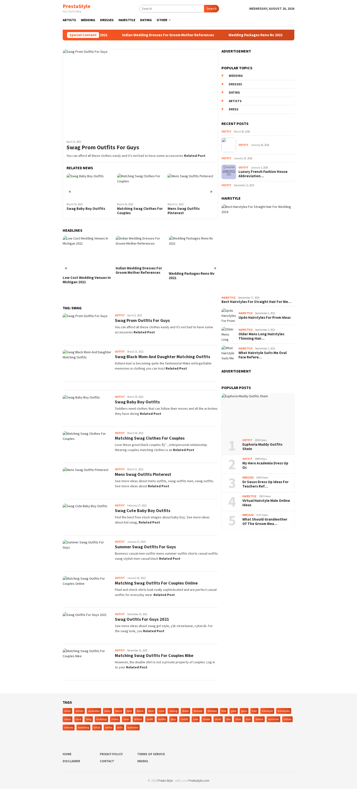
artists (235, 101)
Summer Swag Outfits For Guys (145, 547)
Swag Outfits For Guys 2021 (142, 619)
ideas (67, 719)
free (223, 711)
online (138, 719)
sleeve (259, 719)
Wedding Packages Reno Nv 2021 (241, 35)
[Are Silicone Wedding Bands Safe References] (194, 260)
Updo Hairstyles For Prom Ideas (264, 317)
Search (211, 8)
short (218, 719)
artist (67, 711)
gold (233, 711)
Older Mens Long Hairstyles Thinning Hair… (261, 336)
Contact (107, 761)
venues (68, 727)
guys (244, 711)
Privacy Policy (111, 754)
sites (238, 719)
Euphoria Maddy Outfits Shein (262, 446)
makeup (101, 719)
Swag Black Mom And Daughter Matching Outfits (162, 356)
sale (195, 719)
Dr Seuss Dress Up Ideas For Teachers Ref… (265, 484)
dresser (198, 711)
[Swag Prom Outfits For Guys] (140, 92)
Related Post (194, 155)
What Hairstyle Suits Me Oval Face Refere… (262, 355)
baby (107, 711)
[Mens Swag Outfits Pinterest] (142, 187)
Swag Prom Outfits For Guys (103, 147)
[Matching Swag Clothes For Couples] (92, 187)
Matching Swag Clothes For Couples (92, 210)
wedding (236, 76)
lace (78, 719)
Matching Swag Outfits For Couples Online (156, 583)
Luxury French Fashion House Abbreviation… (263, 173)
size (248, 719)
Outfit (120, 315)
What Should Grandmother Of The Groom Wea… (264, 521)
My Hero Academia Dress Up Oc (265, 465)
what (97, 727)
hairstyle (267, 711)
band (118, 711)
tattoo (287, 719)
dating (234, 92)
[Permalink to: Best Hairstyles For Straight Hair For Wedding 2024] (257, 249)
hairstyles (284, 711)
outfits (162, 719)
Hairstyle (228, 297)
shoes (206, 719)
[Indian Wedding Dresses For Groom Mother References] (88, 250)
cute (161, 711)
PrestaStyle (76, 6)
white (108, 727)
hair (254, 711)
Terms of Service (151, 754)
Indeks (142, 761)
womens (133, 727)
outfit (150, 719)
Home (67, 754)
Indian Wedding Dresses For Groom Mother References (154, 35)
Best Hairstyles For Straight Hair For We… (256, 302)
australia (94, 711)
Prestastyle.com (198, 781)
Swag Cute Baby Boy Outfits (187, 210)
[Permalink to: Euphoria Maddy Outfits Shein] (257, 414)
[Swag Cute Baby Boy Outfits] (193, 187)
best (129, 711)
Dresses (248, 477)
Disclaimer (71, 761)
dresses (235, 84)
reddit (184, 719)
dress (233, 109)
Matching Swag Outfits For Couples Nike (154, 655)
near (126, 719)
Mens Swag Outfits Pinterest (135, 210)
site (228, 719)
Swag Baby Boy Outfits (137, 402)
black (140, 711)
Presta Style (165, 781)
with (120, 727)
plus (173, 719)
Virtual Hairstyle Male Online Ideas (266, 502)
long (88, 719)
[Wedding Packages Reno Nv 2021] (141, 252)
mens (115, 719)
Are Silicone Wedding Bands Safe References (193, 292)
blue (151, 711)
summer (273, 719)
